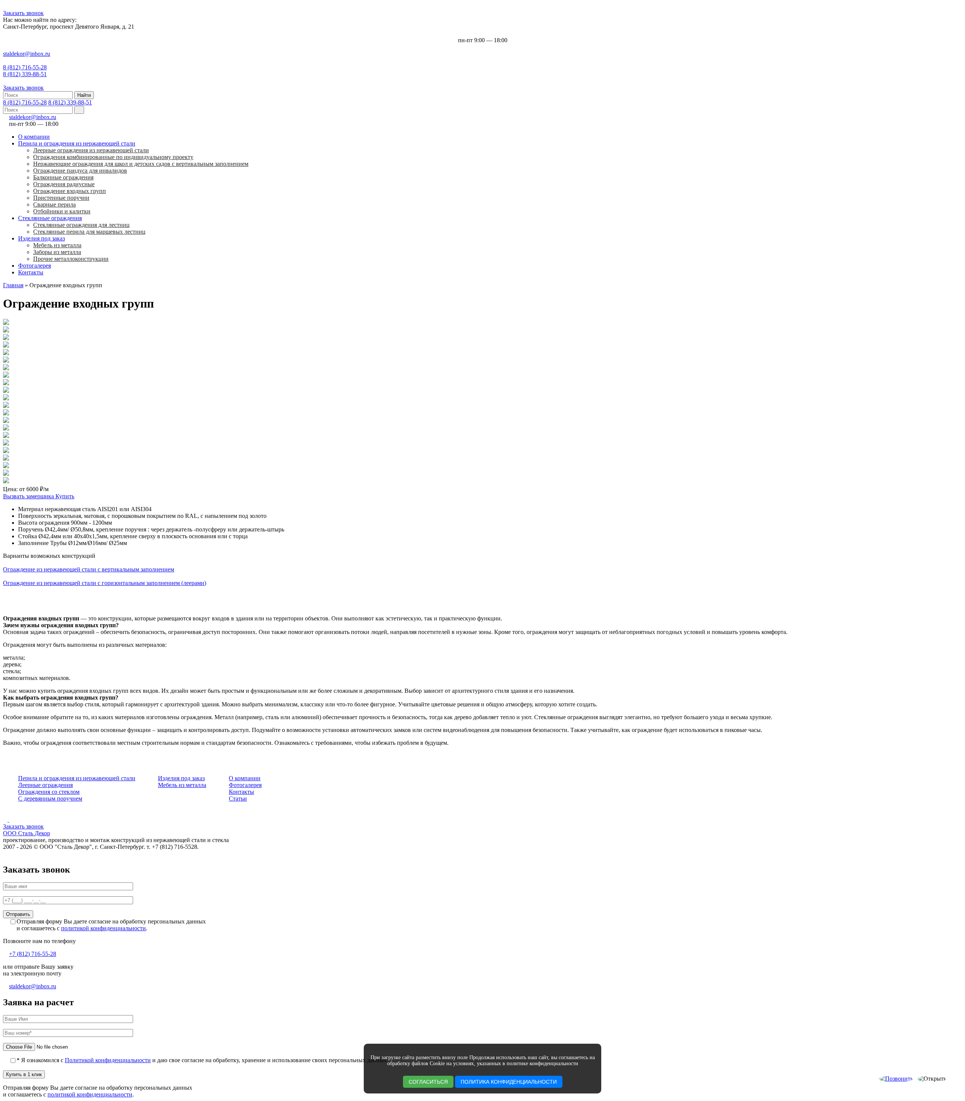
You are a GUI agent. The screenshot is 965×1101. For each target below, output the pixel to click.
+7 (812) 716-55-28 (32, 954)
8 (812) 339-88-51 (25, 74)
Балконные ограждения (63, 177)
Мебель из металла (57, 245)
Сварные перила (54, 204)
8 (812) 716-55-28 (25, 67)
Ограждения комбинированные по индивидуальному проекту (113, 157)
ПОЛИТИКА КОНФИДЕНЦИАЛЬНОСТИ (509, 1082)
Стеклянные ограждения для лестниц (81, 225)
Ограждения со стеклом (49, 792)
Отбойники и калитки (61, 211)
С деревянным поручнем (50, 798)
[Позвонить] (896, 1078)
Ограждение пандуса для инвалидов (80, 170)
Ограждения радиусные (64, 184)
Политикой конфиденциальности (108, 1060)
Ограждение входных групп (69, 191)
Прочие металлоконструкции (71, 259)
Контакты (30, 272)
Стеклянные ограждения (50, 218)
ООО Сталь (26, 833)
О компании (34, 136)
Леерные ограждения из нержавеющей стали (91, 150)
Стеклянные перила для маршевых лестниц (89, 231)
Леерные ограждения (45, 785)
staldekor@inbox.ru (26, 54)
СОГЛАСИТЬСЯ (428, 1082)
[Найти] (79, 110)
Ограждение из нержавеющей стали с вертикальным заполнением (88, 569)
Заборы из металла (57, 252)
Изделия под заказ (41, 238)
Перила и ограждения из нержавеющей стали (76, 143)
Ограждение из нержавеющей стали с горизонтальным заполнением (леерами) (104, 583)
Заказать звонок (23, 13)
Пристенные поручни (61, 197)
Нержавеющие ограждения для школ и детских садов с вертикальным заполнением (140, 164)
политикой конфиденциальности (103, 928)
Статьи (238, 798)
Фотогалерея (34, 265)
